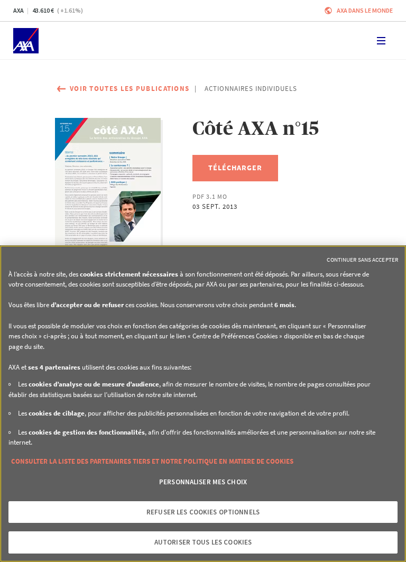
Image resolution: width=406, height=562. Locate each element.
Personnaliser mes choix (203, 481)
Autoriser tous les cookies (203, 542)
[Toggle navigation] (381, 40)
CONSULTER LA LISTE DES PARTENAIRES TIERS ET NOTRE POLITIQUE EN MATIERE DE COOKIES (152, 461)
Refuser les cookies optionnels (203, 512)
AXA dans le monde (365, 10)
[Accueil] (26, 40)
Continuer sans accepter (362, 259)
